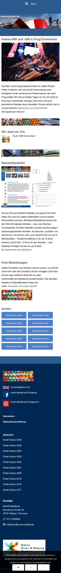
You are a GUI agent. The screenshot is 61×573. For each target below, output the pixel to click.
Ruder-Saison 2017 (12, 489)
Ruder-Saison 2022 (12, 461)
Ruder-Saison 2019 (12, 478)
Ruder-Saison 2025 (12, 445)
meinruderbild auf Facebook (23, 392)
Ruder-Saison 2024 (12, 450)
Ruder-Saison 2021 (12, 467)
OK (18, 567)
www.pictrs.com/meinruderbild (32, 107)
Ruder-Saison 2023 (12, 456)
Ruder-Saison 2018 (12, 484)
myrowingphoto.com (20, 386)
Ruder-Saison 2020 (12, 473)
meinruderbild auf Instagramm (24, 401)
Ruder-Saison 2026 (12, 439)
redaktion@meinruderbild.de (18, 249)
